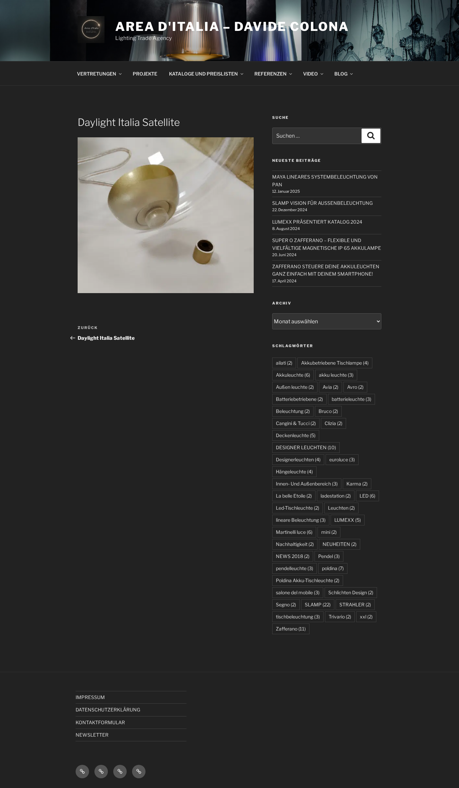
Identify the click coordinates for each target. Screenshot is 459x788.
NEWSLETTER (92, 735)
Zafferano (291, 629)
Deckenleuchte (296, 435)
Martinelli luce (294, 532)
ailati (284, 363)
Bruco (328, 411)
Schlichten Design (350, 592)
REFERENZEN (270, 74)
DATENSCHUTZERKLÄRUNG (108, 709)
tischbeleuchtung (298, 616)
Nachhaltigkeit (295, 544)
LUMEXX (347, 520)
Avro (355, 387)
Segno (286, 604)
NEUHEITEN (340, 544)
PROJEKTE (145, 74)
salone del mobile (298, 592)
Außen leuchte (295, 387)
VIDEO (310, 74)
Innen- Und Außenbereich (307, 483)
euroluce (342, 459)
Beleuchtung (293, 411)
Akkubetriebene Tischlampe (335, 363)
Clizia (333, 423)
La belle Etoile (294, 496)
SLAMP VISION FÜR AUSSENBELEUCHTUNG (322, 203)
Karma (357, 483)
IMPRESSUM (90, 697)
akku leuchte (336, 375)
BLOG (340, 74)
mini (329, 532)
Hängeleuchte (294, 471)
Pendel (329, 556)
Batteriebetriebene (299, 399)
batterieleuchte (351, 399)
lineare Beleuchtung (301, 520)
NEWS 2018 (292, 556)
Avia (330, 387)
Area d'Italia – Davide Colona (232, 26)
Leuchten (341, 508)
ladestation (336, 496)
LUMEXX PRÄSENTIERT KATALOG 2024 (317, 222)
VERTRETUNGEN (96, 74)
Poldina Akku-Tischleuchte (307, 580)
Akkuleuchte (293, 375)
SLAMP (318, 604)
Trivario (340, 616)
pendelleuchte (294, 568)
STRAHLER (355, 604)
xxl (366, 616)
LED (367, 496)
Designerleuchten (298, 459)
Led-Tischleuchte (297, 508)
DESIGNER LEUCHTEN (306, 447)
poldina (333, 568)
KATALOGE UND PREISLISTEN (203, 74)
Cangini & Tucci (296, 423)
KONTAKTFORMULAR (100, 722)
